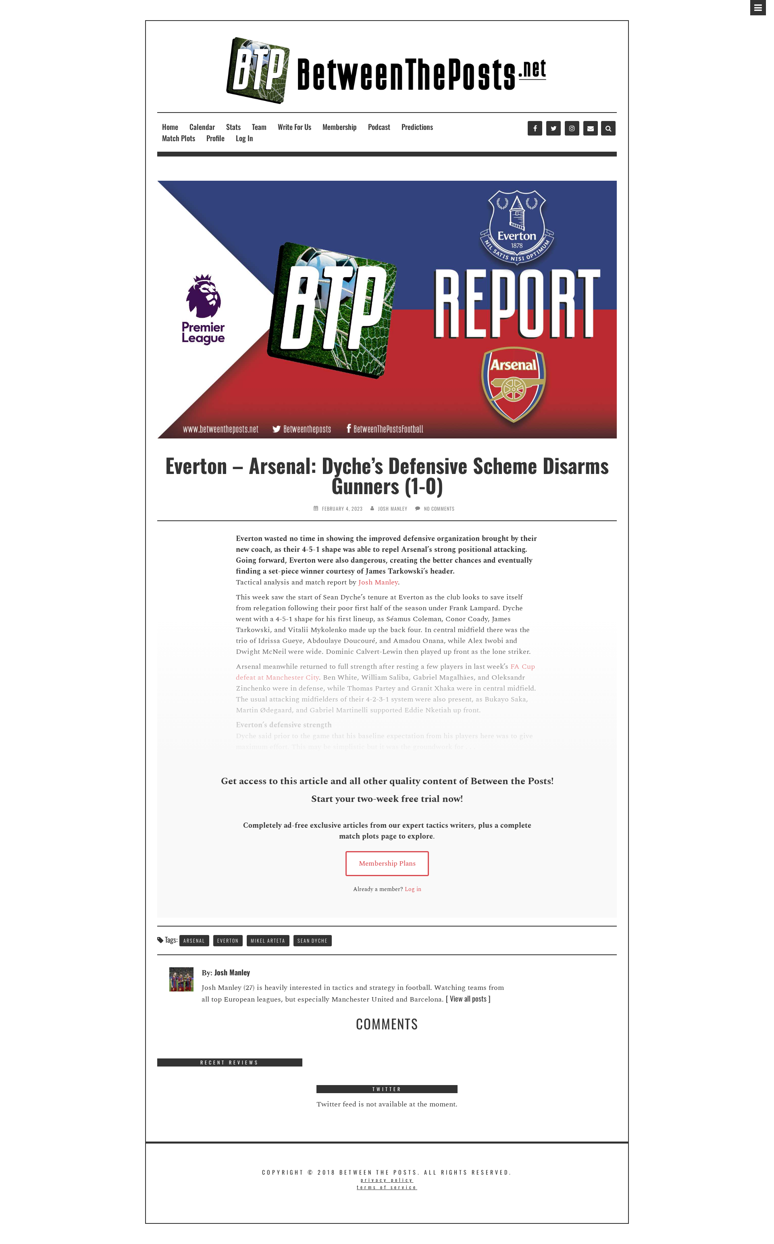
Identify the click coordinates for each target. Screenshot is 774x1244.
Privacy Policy (387, 1179)
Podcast (379, 126)
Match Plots (178, 138)
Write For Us (294, 126)
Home (170, 126)
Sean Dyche (313, 940)
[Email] (590, 128)
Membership (339, 126)
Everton (228, 940)
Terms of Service (387, 1186)
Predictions (417, 126)
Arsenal (194, 940)
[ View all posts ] (468, 998)
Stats (233, 126)
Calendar (202, 126)
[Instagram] (572, 128)
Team (259, 126)
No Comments (439, 508)
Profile (215, 138)
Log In (244, 138)
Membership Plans (387, 863)
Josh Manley (393, 508)
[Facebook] (535, 128)
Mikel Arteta (268, 940)
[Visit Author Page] (181, 978)
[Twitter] (553, 128)
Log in (413, 889)
